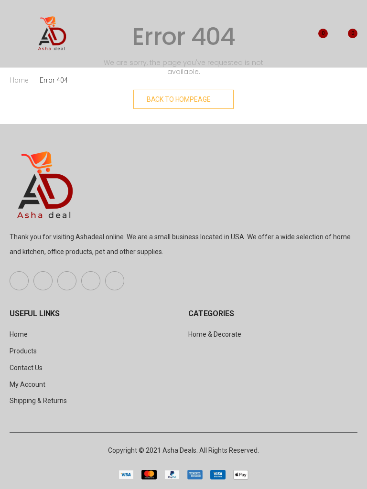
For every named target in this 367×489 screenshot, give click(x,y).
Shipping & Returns (38, 400)
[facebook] (19, 280)
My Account (27, 384)
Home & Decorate (214, 334)
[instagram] (114, 280)
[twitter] (43, 280)
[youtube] (90, 280)
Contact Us (26, 368)
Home (19, 80)
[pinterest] (66, 280)
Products (23, 351)
